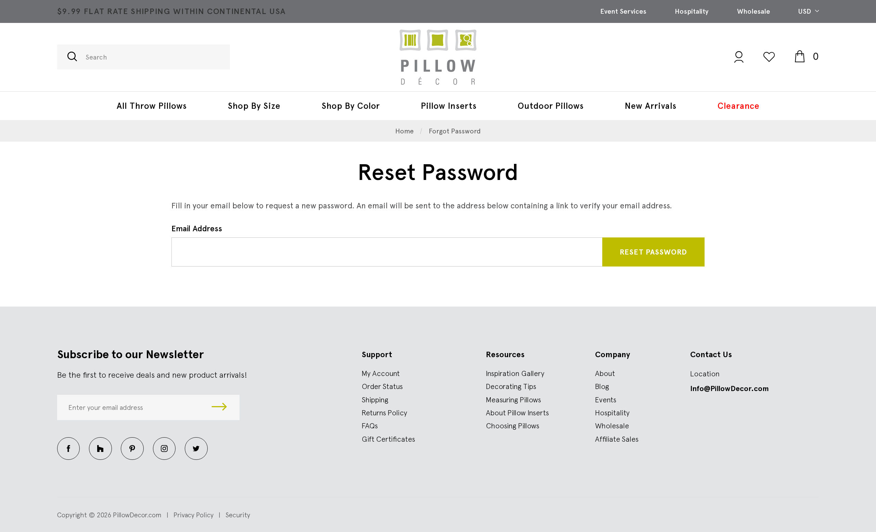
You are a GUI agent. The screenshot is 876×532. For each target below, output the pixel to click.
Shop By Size (254, 106)
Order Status (382, 386)
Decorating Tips (511, 386)
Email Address (196, 228)
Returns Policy (384, 412)
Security (238, 515)
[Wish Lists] (769, 56)
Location (705, 373)
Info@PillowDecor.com (729, 388)
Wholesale (753, 11)
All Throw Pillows (152, 106)
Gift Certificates (388, 438)
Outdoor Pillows (551, 106)
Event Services (623, 11)
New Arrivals (651, 106)
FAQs (370, 425)
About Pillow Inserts (517, 412)
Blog (602, 386)
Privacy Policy (193, 515)
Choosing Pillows (512, 425)
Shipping (375, 399)
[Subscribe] (219, 407)
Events (605, 399)
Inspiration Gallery (515, 373)
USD (805, 11)
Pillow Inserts (449, 106)
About (605, 373)
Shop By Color (351, 106)
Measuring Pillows (513, 399)
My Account (381, 373)
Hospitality (691, 11)
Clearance (739, 106)
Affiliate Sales (617, 438)
